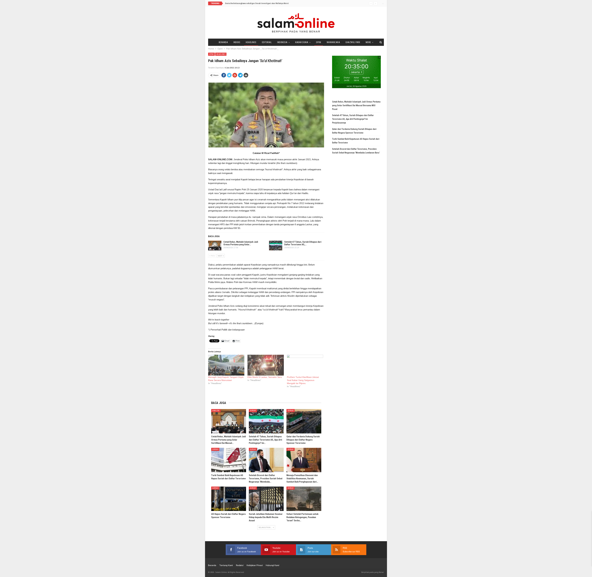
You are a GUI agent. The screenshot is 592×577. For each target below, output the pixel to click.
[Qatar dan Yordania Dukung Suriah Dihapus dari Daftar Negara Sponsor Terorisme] (303, 421)
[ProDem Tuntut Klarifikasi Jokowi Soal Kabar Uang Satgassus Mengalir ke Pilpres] (305, 365)
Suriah (253, 411)
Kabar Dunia (301, 42)
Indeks (236, 42)
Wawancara (333, 42)
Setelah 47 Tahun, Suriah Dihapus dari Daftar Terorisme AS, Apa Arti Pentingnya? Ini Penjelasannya (353, 119)
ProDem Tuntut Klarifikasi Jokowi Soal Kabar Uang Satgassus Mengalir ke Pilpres (303, 380)
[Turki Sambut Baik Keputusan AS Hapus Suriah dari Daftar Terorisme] (228, 460)
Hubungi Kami (272, 565)
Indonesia (282, 42)
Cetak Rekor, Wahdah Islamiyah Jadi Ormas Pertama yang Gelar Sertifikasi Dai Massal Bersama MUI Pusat (356, 105)
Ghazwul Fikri (352, 42)
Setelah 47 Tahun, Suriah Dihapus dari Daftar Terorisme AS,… (302, 243)
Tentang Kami (226, 565)
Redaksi (239, 565)
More (368, 42)
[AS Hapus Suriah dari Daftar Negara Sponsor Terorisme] (228, 499)
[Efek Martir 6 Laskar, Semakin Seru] (265, 365)
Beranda (223, 42)
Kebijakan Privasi (255, 565)
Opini (318, 42)
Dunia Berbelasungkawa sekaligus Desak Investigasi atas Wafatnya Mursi (257, 3)
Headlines (251, 42)
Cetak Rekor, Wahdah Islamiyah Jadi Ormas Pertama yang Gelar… (240, 243)
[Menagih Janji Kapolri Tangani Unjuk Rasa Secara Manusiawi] (226, 365)
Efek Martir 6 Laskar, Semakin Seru (264, 377)
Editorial (267, 42)
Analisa (216, 411)
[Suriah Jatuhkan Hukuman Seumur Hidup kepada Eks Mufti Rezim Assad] (266, 499)
